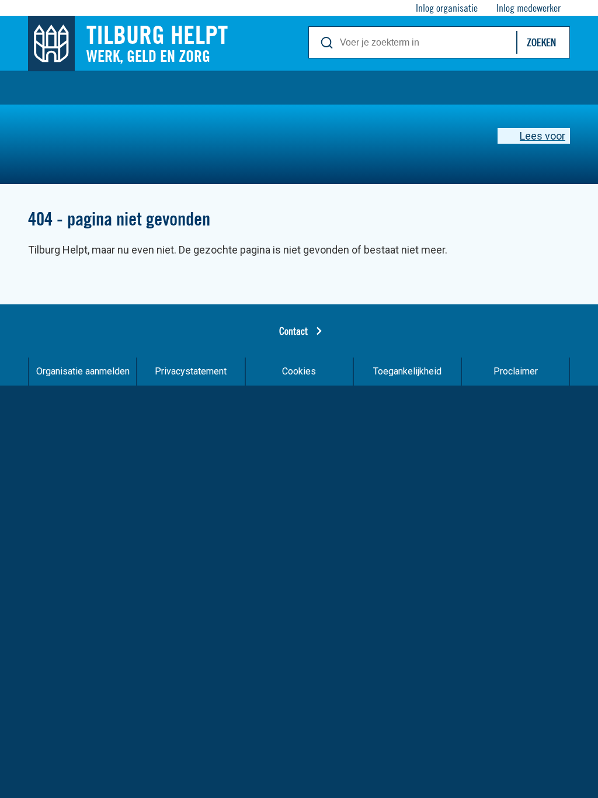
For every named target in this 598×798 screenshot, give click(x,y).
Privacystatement (191, 371)
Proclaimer (515, 371)
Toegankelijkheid (407, 371)
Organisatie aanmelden (83, 371)
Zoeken (541, 42)
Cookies (299, 371)
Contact (293, 331)
